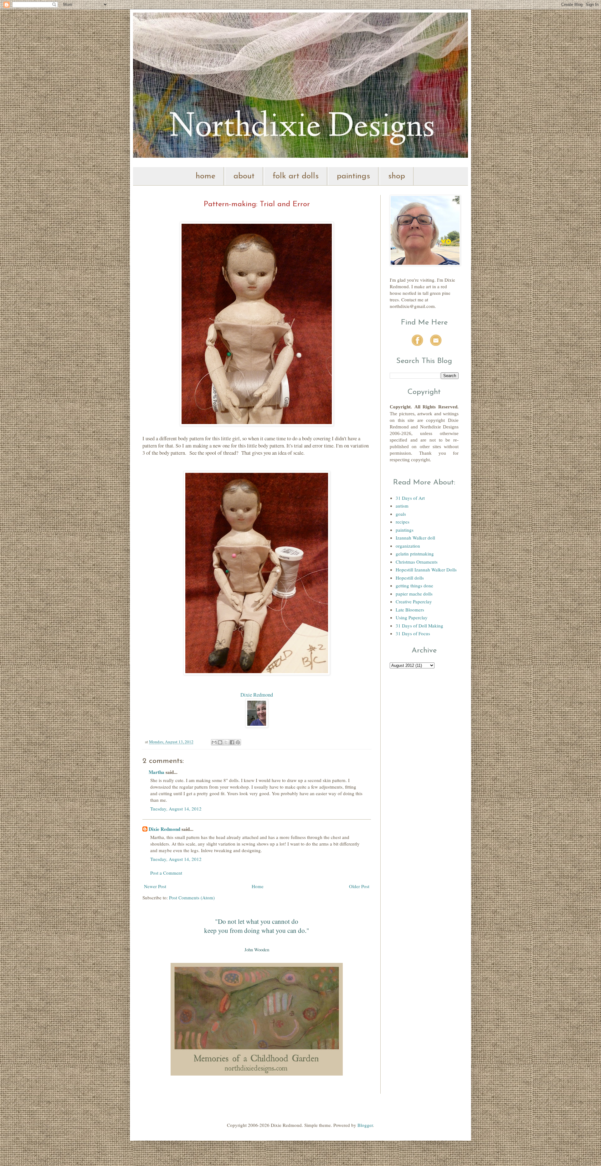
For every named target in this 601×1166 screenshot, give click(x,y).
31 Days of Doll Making (419, 625)
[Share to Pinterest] (238, 742)
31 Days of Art (410, 498)
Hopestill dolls (410, 578)
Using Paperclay (412, 617)
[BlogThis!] (220, 742)
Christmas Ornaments (417, 562)
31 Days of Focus (413, 633)
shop (396, 176)
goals (401, 514)
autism (402, 506)
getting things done (414, 585)
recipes (402, 522)
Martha (156, 772)
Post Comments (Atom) (192, 897)
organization (408, 546)
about (244, 176)
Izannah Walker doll (415, 537)
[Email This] (214, 742)
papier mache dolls (414, 594)
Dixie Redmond (256, 694)
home (205, 176)
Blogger (365, 1125)
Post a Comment (166, 873)
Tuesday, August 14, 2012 (176, 808)
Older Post (359, 886)
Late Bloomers (410, 609)
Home (258, 886)
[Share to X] (226, 742)
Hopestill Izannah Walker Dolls (426, 569)
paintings (353, 176)
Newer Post (155, 886)
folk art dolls (296, 176)
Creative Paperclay (414, 601)
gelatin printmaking (415, 553)
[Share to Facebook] (232, 742)
